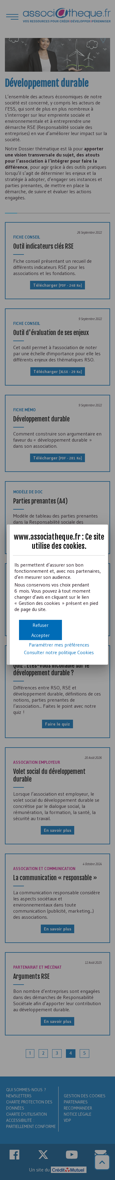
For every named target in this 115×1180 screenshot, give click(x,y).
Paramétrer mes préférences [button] (59, 645)
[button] (40, 635)
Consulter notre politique (59, 652)
